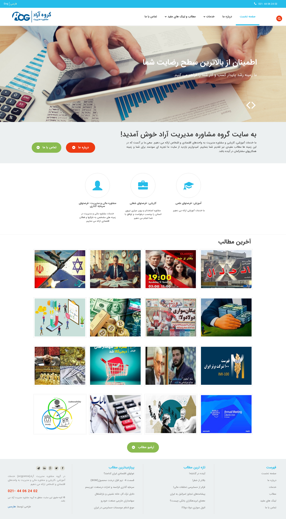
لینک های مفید (268, 501)
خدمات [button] (210, 16)
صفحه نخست (247, 16)
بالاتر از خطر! (198, 480)
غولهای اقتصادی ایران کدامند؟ (119, 473)
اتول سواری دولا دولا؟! (193, 508)
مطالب (272, 494)
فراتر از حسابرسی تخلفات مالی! (189, 487)
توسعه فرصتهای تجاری (221, 62)
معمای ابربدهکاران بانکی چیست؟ (187, 501)
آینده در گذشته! (197, 473)
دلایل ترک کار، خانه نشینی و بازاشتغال (114, 494)
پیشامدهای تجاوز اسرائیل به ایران (187, 494)
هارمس (12, 507)
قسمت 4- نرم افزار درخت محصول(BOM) (112, 480)
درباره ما (227, 16)
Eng (6, 4)
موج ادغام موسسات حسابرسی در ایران (114, 508)
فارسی (13, 4)
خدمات (272, 487)
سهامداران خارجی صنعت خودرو (117, 501)
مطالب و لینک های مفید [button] (182, 16)
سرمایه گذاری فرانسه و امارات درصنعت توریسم (109, 487)
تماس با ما (151, 16)
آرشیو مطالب (146, 447)
